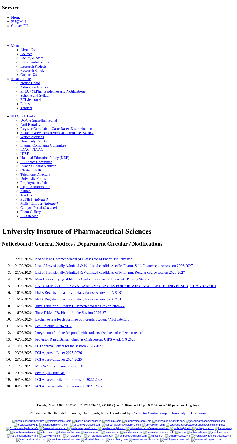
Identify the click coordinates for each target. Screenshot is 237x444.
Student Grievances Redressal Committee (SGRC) (57, 133)
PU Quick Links (23, 116)
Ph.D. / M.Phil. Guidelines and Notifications (52, 91)
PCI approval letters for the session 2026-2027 (69, 346)
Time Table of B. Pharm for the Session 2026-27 (70, 313)
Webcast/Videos (32, 137)
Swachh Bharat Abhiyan (38, 166)
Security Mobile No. (50, 373)
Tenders (26, 108)
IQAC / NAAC (31, 149)
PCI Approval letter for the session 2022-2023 (68, 379)
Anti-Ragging (30, 124)
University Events (33, 141)
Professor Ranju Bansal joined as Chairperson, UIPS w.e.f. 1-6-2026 (85, 339)
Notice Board (30, 83)
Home (15, 17)
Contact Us (28, 75)
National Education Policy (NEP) (44, 158)
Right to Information (35, 187)
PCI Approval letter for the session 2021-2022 (68, 386)
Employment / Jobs (34, 183)
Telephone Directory (35, 174)
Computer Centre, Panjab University (159, 413)
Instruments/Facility (34, 62)
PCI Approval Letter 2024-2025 (58, 359)
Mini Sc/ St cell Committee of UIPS (61, 366)
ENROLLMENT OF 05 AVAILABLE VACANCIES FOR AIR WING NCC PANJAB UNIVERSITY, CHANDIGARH (125, 286)
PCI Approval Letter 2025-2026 (58, 353)
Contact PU (19, 26)
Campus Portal (38, 208)
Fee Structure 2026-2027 (53, 326)
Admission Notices (34, 87)
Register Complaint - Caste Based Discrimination (56, 129)
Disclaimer (199, 413)
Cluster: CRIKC (32, 170)
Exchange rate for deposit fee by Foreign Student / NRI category (82, 319)
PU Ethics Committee (36, 162)
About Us (27, 50)
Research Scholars (33, 70)
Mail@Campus (39, 203)
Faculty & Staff (31, 58)
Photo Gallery (30, 212)
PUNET (34, 199)
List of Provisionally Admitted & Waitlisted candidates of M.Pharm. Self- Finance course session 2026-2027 (114, 266)
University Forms (33, 178)
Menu (15, 46)
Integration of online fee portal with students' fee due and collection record (89, 333)
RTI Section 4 (30, 100)
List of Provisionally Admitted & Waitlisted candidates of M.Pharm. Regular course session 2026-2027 (110, 272)
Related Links (21, 79)
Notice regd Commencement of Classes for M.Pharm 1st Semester (83, 259)
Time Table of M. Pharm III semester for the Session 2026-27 (80, 306)
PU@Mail (18, 22)
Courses (26, 54)
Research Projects (33, 66)
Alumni (25, 191)
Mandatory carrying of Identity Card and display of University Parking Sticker (92, 279)
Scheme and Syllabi (34, 95)
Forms (25, 104)
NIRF (24, 154)
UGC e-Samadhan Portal (38, 120)
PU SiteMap (29, 216)
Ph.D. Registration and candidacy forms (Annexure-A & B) (78, 292)
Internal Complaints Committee (43, 145)
